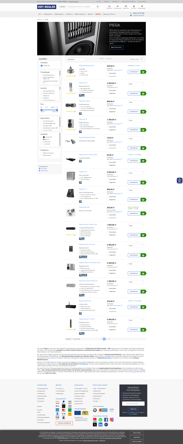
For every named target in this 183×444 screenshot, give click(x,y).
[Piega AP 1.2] (71, 193)
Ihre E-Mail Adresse (132, 404)
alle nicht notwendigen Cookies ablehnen (110, 438)
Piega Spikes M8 (84, 207)
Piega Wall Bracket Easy (86, 65)
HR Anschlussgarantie (44, 422)
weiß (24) (47, 144)
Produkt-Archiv (79, 403)
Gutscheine (41, 401)
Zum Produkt (134, 72)
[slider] (41, 110)
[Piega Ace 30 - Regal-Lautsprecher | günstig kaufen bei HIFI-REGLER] (71, 123)
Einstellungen (137, 441)
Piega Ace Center (84, 101)
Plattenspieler (59, 14)
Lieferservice (41, 393)
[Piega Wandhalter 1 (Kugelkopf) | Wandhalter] (71, 70)
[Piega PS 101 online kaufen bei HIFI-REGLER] (71, 176)
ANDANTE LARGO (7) (49, 93)
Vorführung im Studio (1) (49, 128)
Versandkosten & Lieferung (128, 1)
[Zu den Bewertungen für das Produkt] (69, 76)
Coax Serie (44, 170)
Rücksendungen (42, 396)
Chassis (79, 362)
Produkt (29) (46, 65)
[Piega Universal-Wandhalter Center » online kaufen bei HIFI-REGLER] (71, 142)
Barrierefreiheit (98, 396)
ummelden (137, 412)
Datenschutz (115, 1)
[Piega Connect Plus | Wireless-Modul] (71, 305)
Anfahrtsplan (60, 393)
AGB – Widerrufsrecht (100, 388)
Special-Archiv (79, 401)
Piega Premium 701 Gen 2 (87, 319)
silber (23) (47, 141)
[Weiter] (109, 339)
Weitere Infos (117, 47)
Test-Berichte (78, 398)
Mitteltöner (108, 358)
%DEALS (97, 14)
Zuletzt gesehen (117, 8)
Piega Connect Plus (85, 301)
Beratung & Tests (108, 14)
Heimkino (69, 14)
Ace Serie (44, 168)
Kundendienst (41, 415)
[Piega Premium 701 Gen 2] (71, 323)
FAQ (39, 412)
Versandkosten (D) (43, 388)
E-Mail (134, 371)
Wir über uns (60, 388)
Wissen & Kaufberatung (81, 391)
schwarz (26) (48, 137)
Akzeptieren (137, 433)
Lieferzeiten (41, 398)
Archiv (131, 414)
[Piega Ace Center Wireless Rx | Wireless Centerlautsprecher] (71, 285)
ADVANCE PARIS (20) (48, 91)
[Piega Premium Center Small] (71, 229)
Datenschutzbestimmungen (90, 440)
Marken (90, 14)
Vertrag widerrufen (64, 423)
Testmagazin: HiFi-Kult (81, 388)
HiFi (39, 14)
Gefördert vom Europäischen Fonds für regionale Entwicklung (81, 419)
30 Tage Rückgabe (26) (49, 123)
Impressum (102, 440)
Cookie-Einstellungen (58, 436)
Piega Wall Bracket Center (87, 137)
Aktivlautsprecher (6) (48, 75)
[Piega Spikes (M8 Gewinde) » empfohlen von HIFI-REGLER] (71, 211)
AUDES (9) (46, 98)
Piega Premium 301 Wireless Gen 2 (90, 262)
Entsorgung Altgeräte (43, 417)
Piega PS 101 (83, 172)
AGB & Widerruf (142, 1)
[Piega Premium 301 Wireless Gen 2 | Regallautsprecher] (71, 267)
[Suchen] (97, 6)
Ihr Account (134, 8)
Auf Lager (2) (46, 125)
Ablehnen (137, 437)
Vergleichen (109, 8)
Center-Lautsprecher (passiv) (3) (48, 78)
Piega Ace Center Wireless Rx (88, 281)
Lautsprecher (47, 14)
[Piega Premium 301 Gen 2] (71, 249)
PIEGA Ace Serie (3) (48, 153)
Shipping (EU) (41, 391)
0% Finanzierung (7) (48, 121)
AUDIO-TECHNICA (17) (49, 100)
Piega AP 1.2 (83, 189)
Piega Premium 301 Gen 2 (87, 244)
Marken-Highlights (80, 393)
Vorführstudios (61, 391)
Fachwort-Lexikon (80, 396)
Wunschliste (126, 8)
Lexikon (40, 410)
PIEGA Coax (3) (47, 155)
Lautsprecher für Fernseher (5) (50, 81)
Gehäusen (85, 364)
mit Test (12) (46, 130)
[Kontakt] (135, 13)
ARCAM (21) (46, 95)
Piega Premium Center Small (88, 224)
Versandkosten (117, 70)
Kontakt (99, 1)
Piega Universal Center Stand (88, 154)
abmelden (128, 412)
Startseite (39, 19)
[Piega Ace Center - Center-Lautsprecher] (71, 105)
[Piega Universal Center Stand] (71, 159)
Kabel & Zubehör (80, 14)
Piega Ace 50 (83, 83)
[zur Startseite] (46, 7)
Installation (41, 420)
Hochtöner (52, 358)
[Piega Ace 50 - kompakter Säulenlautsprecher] (71, 87)
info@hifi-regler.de (73, 1)
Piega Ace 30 (83, 119)
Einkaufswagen (141, 8)
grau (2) (47, 139)
